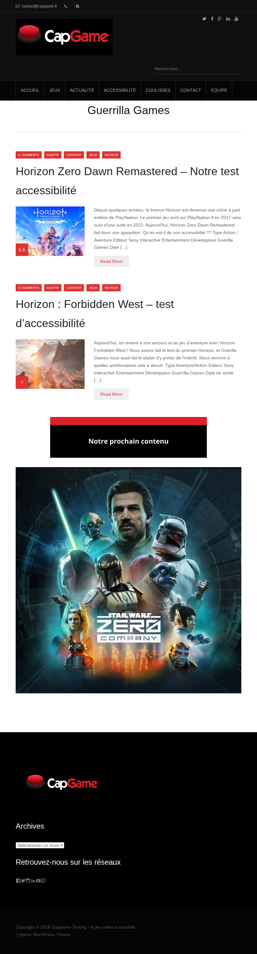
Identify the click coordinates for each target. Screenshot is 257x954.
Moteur (111, 155)
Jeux (54, 90)
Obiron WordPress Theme (44, 934)
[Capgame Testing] (64, 51)
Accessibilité (120, 90)
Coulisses (158, 90)
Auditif (53, 155)
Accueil (30, 90)
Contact (190, 90)
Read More (111, 261)
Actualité (82, 90)
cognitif (73, 155)
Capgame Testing (69, 927)
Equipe (219, 90)
